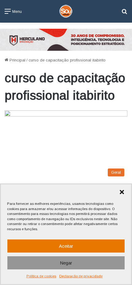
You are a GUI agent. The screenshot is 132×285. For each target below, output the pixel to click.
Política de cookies (41, 276)
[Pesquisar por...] (124, 13)
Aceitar (66, 246)
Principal (16, 60)
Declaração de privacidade (81, 276)
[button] (122, 192)
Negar (66, 262)
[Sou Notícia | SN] (66, 11)
